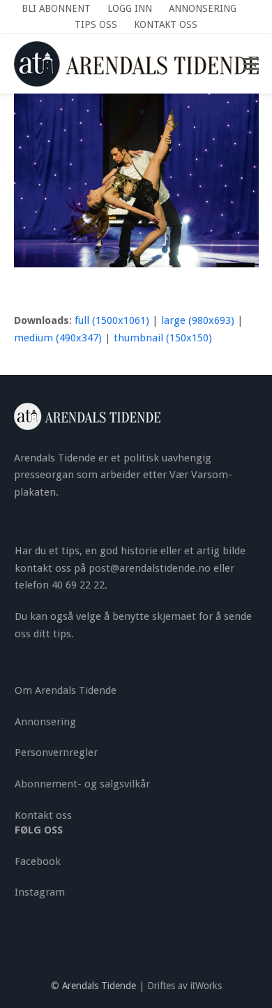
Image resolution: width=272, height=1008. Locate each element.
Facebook (38, 861)
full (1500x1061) (112, 320)
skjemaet (174, 616)
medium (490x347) (58, 338)
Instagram (40, 892)
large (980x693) (197, 320)
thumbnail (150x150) (163, 338)
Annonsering (45, 722)
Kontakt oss (43, 815)
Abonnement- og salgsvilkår (82, 784)
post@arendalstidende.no (150, 568)
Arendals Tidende (99, 985)
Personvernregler (56, 752)
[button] (251, 64)
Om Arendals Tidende (65, 690)
